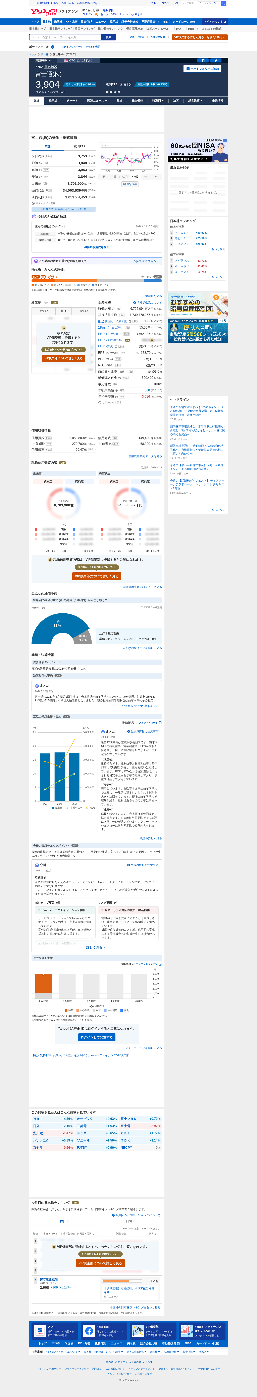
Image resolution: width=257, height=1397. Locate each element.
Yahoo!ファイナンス (118, 1361)
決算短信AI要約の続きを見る (140, 706)
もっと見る (218, 249)
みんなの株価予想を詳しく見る (142, 648)
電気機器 (50, 67)
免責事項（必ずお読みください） (177, 1368)
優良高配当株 (134, 28)
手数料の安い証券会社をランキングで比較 (64, 209)
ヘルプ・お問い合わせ (119, 1373)
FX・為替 (72, 21)
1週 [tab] (114, 176)
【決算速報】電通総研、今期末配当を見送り (129, 1290)
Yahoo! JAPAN (159, 3)
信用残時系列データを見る (145, 456)
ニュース (101, 21)
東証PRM (41, 60)
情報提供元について (149, 302)
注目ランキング (85, 28)
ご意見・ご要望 (143, 1373)
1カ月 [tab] (125, 176)
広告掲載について (115, 1368)
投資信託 (86, 21)
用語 (48, 156)
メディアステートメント (141, 1368)
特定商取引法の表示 (209, 1368)
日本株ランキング (60, 28)
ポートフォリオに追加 (205, 68)
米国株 (58, 21)
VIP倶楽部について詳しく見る (64, 358)
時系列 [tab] (202, 1351)
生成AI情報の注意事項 (145, 731)
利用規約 (97, 1368)
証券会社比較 (129, 21)
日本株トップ (37, 28)
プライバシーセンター (77, 1368)
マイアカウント (213, 21)
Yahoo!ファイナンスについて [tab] (62, 1351)
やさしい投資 (137, 37)
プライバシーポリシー (49, 1368)
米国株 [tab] (153, 1351)
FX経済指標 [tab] (170, 1351)
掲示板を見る (153, 296)
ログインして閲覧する (97, 1037)
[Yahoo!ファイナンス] (54, 9)
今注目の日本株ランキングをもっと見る (135, 1307)
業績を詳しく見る (151, 838)
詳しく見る (94, 947)
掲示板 (114, 21)
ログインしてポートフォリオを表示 (80, 46)
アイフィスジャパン (147, 964)
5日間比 (129, 1221)
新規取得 (108, 10)
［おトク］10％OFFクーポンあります (120, 14)
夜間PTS (79, 146)
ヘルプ (175, 3)
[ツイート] (215, 60)
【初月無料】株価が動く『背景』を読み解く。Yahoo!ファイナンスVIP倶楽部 (80, 1055)
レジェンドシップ (211, 3)
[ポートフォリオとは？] (52, 47)
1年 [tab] (146, 176)
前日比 (64, 1221)
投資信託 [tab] (188, 1351)
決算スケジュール (157, 28)
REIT (191, 28)
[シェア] (203, 60)
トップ (35, 21)
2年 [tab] (156, 176)
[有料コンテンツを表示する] (152, 340)
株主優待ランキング (110, 28)
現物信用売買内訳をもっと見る (142, 586)
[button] (96, 947)
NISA (166, 21)
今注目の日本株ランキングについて (137, 1215)
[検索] (223, 3)
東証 (47, 146)
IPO (178, 28)
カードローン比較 (184, 21)
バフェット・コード (147, 722)
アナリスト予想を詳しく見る (143, 1048)
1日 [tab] (103, 176)
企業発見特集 (158, 37)
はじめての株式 (211, 28)
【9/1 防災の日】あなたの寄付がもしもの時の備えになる (66, 3)
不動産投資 (149, 21)
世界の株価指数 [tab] (135, 1351)
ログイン (87, 14)
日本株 (46, 21)
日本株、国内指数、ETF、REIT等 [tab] (102, 1351)
